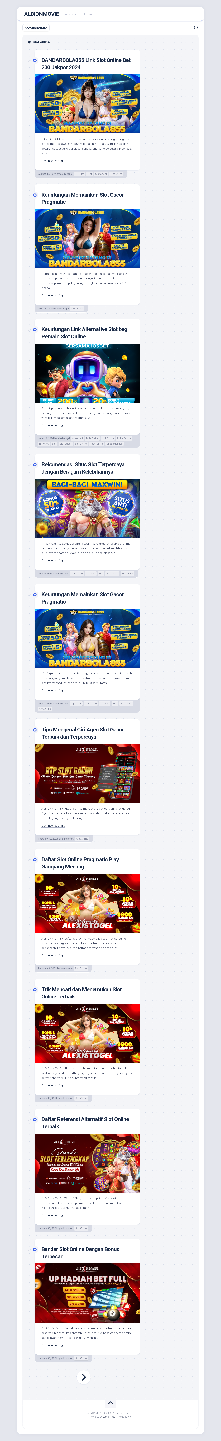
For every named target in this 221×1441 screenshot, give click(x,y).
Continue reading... (53, 161)
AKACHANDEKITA (36, 27)
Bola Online (92, 438)
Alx (129, 1416)
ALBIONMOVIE (41, 14)
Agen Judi (77, 438)
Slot (90, 174)
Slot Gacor (101, 174)
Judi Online (108, 438)
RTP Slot (79, 174)
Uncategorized (114, 443)
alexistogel (66, 173)
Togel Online (96, 443)
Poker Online (124, 438)
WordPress (109, 1416)
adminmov (68, 838)
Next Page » (84, 1377)
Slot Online (116, 174)
